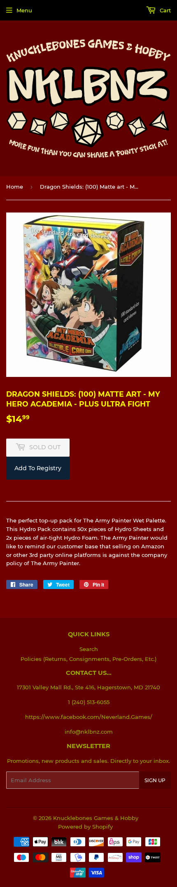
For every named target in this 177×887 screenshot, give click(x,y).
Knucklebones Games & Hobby (95, 818)
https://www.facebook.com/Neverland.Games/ (88, 717)
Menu (24, 10)
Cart (164, 10)
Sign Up (154, 780)
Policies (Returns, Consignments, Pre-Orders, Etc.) (88, 659)
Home (14, 186)
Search (88, 649)
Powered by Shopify (85, 826)
